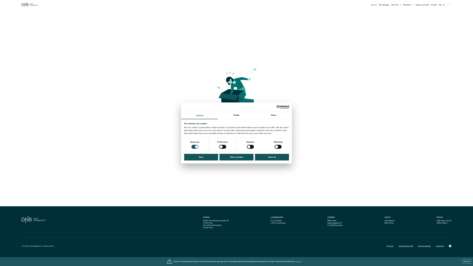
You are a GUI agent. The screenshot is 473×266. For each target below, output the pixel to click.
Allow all (272, 157)
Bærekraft (407, 5)
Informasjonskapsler (424, 246)
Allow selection (236, 157)
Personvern (390, 246)
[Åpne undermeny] (413, 4)
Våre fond (394, 5)
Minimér (467, 261)
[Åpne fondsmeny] (400, 4)
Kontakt (434, 5)
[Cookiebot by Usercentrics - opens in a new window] (278, 107)
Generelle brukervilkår (406, 246)
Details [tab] (237, 115)
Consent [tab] (199, 115)
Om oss (374, 5)
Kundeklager (440, 246)
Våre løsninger (384, 5)
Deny (201, 157)
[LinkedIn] (450, 246)
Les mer (298, 261)
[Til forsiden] (30, 4)
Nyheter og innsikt (422, 5)
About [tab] (273, 115)
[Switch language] (449, 4)
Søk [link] (440, 5)
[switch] (222, 147)
